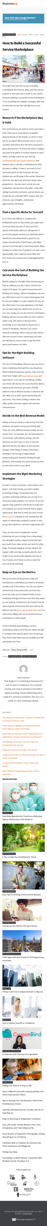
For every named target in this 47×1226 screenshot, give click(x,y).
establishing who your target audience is (18, 160)
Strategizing (7, 813)
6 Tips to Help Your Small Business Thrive (19, 857)
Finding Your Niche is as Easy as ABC (17, 1085)
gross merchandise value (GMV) (29, 610)
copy (31, 649)
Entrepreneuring (9, 34)
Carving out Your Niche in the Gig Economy (19, 926)
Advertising (27, 1213)
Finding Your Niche (9, 1152)
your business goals (30, 376)
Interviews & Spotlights (12, 954)
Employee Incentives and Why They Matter (19, 750)
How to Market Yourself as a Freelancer (18, 1023)
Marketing (7, 988)
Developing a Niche (29, 656)
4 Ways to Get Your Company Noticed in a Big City (22, 991)
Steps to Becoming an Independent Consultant (21, 1119)
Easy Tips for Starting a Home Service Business (21, 894)
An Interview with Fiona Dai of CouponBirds (20, 1054)
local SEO (11, 516)
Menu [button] (42, 4)
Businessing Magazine (10, 4)
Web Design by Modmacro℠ (25, 1219)
